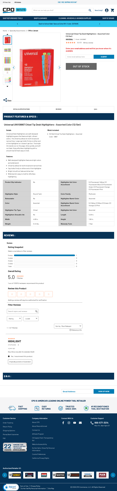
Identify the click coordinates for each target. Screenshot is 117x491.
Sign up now (103, 391)
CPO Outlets (18, 2)
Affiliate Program (38, 434)
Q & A (95, 109)
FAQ (4, 438)
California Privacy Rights (40, 458)
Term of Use (24, 486)
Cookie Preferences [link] (39, 454)
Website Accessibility (39, 444)
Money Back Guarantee (11, 434)
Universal (69, 39)
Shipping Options (9, 430)
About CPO (36, 422)
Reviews (58, 109)
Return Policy (7, 427)
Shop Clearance (40, 18)
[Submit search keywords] (90, 10)
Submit (104, 57)
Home (5, 31)
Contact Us (36, 430)
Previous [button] (17, 24)
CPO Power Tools (7, 2)
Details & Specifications (21, 109)
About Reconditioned (39, 426)
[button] (7, 40)
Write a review (88, 43)
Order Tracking (8, 423)
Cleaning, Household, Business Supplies (75, 18)
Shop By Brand (108, 18)
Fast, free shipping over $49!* (67, 2)
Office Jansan (33, 31)
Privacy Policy (35, 486)
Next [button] (99, 24)
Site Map (51, 488)
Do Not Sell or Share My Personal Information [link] (43, 449)
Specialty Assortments (17, 31)
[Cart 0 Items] (112, 10)
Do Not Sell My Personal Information (33, 488)
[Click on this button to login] (107, 10)
